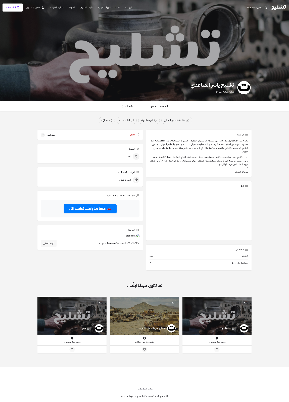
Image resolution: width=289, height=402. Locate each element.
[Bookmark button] (217, 349)
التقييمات (128, 106)
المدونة (72, 7)
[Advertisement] (199, 213)
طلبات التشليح (86, 7)
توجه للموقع (48, 243)
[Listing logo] (244, 87)
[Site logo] (278, 7)
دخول (37, 7)
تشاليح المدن (58, 7)
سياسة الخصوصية (145, 388)
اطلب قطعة (11, 7)
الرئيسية (128, 7)
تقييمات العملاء (241, 172)
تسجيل (28, 7)
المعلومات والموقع (159, 106)
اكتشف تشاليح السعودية (109, 7)
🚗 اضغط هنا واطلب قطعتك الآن (90, 208)
